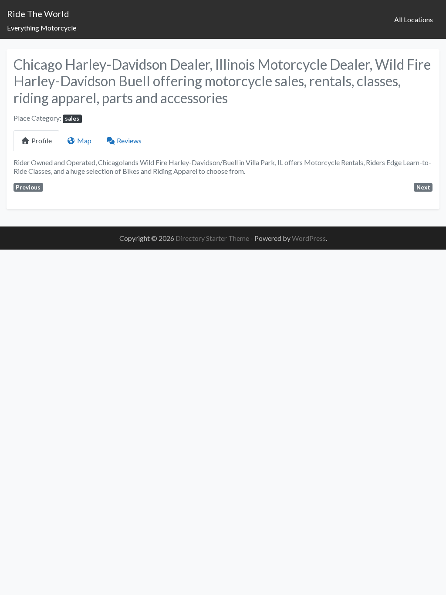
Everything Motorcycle (41, 28)
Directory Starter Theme (213, 238)
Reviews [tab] (129, 140)
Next (423, 187)
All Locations (413, 19)
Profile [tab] (41, 140)
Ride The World (38, 13)
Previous (28, 187)
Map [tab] (84, 140)
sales (72, 118)
